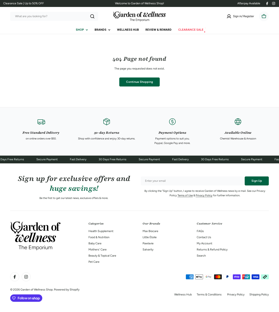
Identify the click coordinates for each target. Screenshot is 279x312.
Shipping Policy (259, 294)
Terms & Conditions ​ (209, 294)
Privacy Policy (204, 195)
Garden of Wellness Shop (36, 289)
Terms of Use (185, 195)
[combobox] (54, 16)
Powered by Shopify (66, 289)
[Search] (92, 16)
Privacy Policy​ (235, 294)
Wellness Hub (183, 294)
